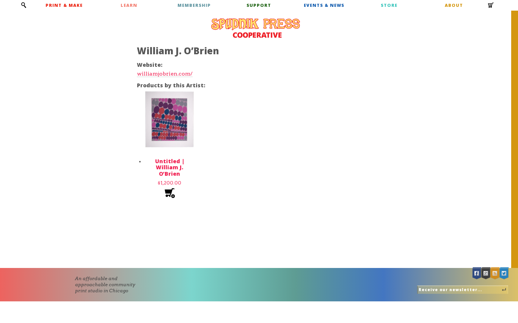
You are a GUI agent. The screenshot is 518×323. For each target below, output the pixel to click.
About (454, 5)
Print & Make (64, 5)
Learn (129, 5)
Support (258, 5)
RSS (495, 273)
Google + (486, 273)
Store (389, 5)
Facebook (477, 273)
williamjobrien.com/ (165, 74)
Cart (491, 7)
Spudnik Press (255, 28)
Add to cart (170, 193)
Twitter (504, 273)
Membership (194, 5)
